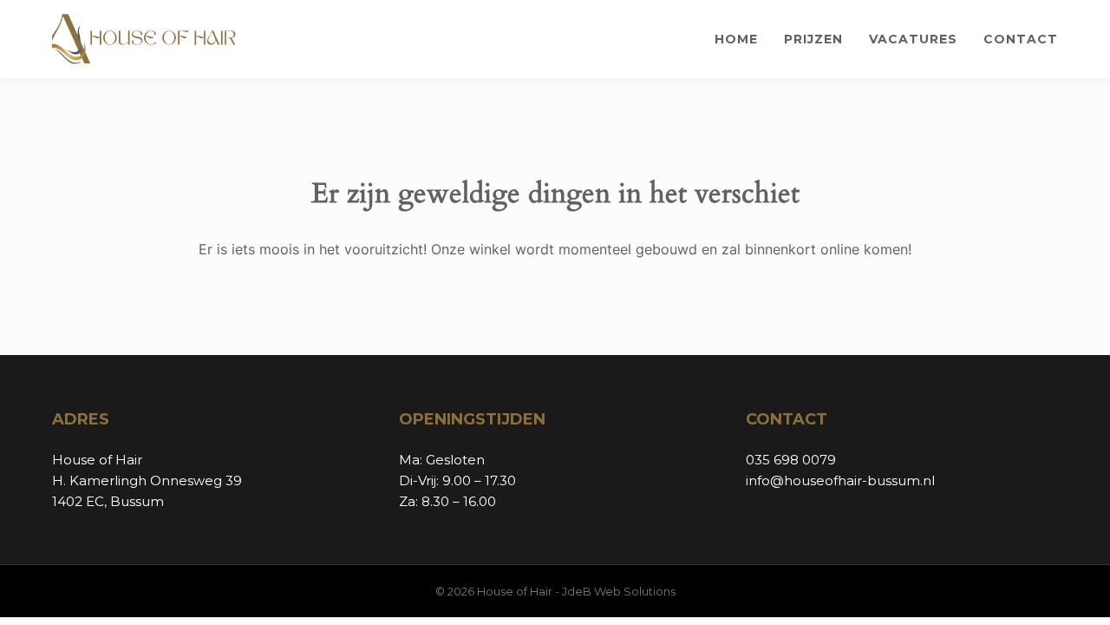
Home (736, 39)
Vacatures (913, 39)
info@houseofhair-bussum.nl (840, 480)
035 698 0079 (791, 459)
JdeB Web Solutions (619, 591)
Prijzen (813, 39)
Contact (1020, 39)
